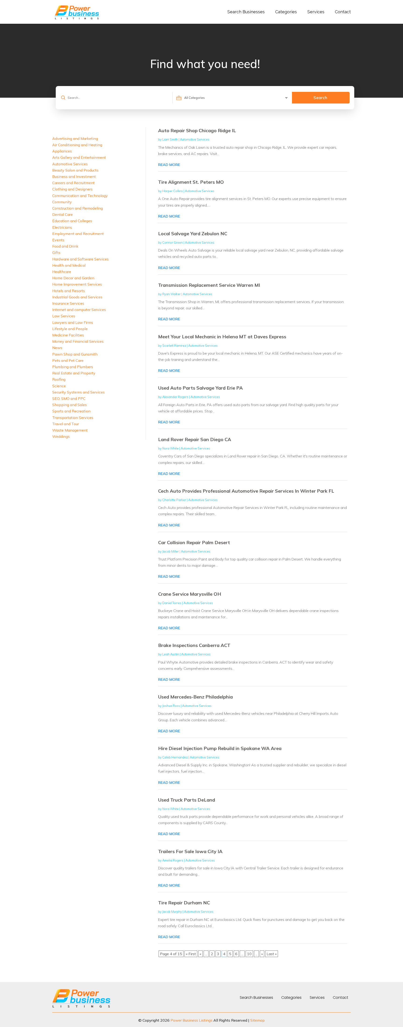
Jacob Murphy (172, 911)
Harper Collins (172, 191)
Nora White (170, 448)
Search (320, 97)
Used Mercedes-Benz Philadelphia (195, 697)
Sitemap (257, 1020)
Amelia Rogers (172, 860)
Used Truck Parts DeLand (186, 800)
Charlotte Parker (174, 500)
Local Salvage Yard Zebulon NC (192, 233)
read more (169, 164)
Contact (343, 11)
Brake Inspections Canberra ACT (194, 645)
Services (315, 11)
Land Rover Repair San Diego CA (194, 439)
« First (191, 953)
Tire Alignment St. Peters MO (191, 182)
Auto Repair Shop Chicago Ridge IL (197, 130)
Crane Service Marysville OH (189, 594)
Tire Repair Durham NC (184, 903)
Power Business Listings (191, 1020)
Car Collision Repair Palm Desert (194, 542)
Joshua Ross (171, 706)
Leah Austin (170, 654)
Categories (286, 11)
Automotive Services (194, 139)
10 (249, 953)
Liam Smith (170, 139)
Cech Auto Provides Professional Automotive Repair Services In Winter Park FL (246, 491)
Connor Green (172, 242)
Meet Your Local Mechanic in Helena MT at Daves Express (222, 336)
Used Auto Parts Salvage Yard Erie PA (200, 388)
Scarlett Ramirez (174, 345)
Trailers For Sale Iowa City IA (190, 851)
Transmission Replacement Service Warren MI (209, 285)
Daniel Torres (171, 603)
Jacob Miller (170, 551)
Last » (272, 953)
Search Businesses (246, 11)
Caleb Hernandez (175, 757)
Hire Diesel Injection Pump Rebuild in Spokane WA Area (219, 748)
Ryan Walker (171, 294)
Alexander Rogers (175, 397)
